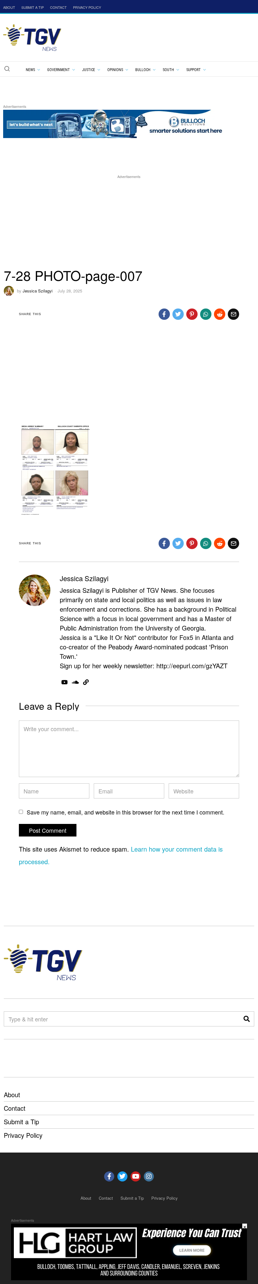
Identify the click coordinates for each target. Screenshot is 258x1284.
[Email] (233, 314)
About (12, 1094)
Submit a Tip (21, 1121)
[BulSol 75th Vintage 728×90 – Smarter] (117, 122)
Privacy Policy (23, 1135)
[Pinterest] (192, 314)
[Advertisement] (129, 224)
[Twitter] (178, 314)
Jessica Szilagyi (38, 291)
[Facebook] (164, 314)
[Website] (85, 682)
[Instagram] (149, 1176)
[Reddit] (219, 314)
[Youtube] (136, 1176)
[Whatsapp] (205, 314)
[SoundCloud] (75, 682)
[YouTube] (64, 682)
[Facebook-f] (109, 1176)
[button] (7, 68)
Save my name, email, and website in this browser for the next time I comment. (125, 812)
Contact (14, 1108)
